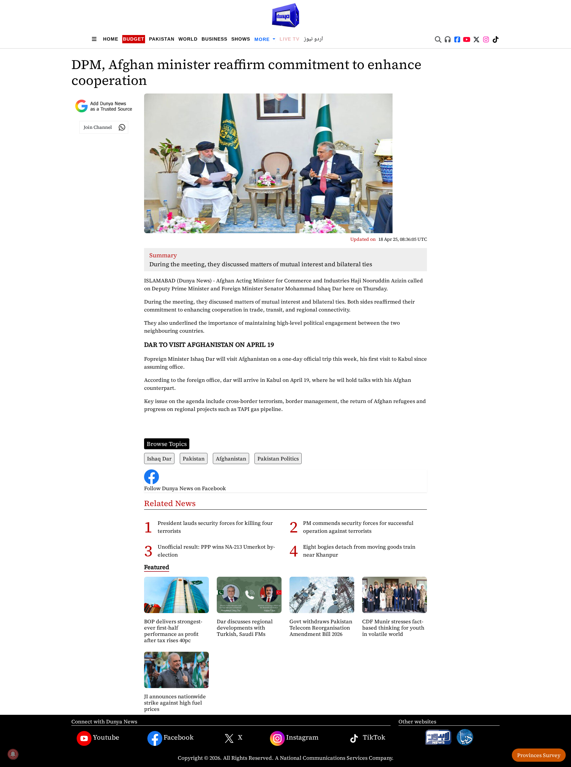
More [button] (262, 39)
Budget (133, 39)
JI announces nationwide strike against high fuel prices (175, 702)
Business (214, 39)
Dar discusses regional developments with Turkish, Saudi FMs (245, 628)
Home (110, 39)
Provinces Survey (538, 755)
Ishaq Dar (159, 458)
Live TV (289, 39)
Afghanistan (231, 458)
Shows (240, 39)
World (188, 39)
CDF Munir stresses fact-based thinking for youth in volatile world (393, 628)
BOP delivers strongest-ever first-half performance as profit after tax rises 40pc (173, 631)
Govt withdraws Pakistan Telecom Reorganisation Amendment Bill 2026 (320, 628)
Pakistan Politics (278, 458)
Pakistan (161, 39)
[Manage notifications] (13, 754)
